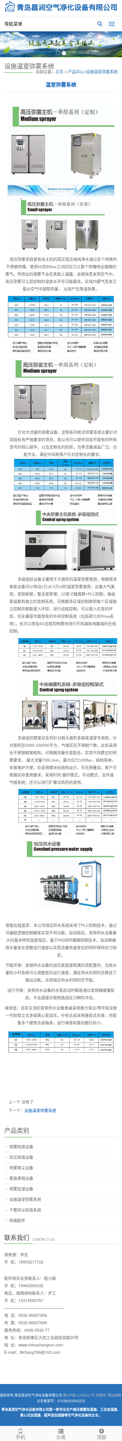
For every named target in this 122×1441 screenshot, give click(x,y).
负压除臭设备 (21, 1157)
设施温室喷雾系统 (40, 1110)
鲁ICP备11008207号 (79, 1395)
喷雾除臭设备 (21, 1146)
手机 (20, 1437)
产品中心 (76, 72)
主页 (59, 72)
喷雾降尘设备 (21, 1168)
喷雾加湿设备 (21, 1189)
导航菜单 (13, 24)
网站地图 (114, 1395)
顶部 (101, 1437)
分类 (61, 1437)
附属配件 (17, 1220)
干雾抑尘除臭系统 (25, 1210)
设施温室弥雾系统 (102, 72)
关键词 (101, 1395)
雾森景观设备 (21, 1178)
